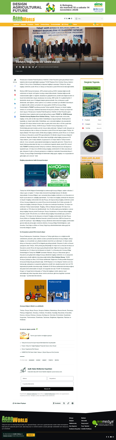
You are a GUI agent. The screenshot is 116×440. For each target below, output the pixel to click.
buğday (38, 360)
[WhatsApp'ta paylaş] (26, 67)
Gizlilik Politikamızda (50, 394)
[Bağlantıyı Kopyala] (36, 67)
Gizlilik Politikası (17, 434)
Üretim (57, 360)
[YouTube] (69, 18)
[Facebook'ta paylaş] (16, 67)
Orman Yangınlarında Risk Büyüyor (30, 349)
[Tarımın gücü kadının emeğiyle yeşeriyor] (24, 335)
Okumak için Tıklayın (91, 88)
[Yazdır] (15, 117)
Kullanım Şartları (7, 436)
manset (44, 360)
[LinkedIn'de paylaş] (29, 67)
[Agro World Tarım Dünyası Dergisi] (24, 18)
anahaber (31, 360)
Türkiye (51, 360)
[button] (30, 434)
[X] (67, 18)
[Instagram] (71, 18)
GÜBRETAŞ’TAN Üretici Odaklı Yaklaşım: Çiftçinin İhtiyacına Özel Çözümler (40, 352)
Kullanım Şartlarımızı (32, 394)
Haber (19, 57)
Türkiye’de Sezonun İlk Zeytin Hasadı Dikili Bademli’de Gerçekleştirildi (38, 342)
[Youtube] (91, 128)
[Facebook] (65, 18)
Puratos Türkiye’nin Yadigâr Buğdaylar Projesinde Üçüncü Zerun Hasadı (39, 346)
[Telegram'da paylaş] (33, 67)
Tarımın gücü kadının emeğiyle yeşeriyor (41, 335)
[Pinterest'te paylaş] (23, 67)
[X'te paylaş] (20, 67)
